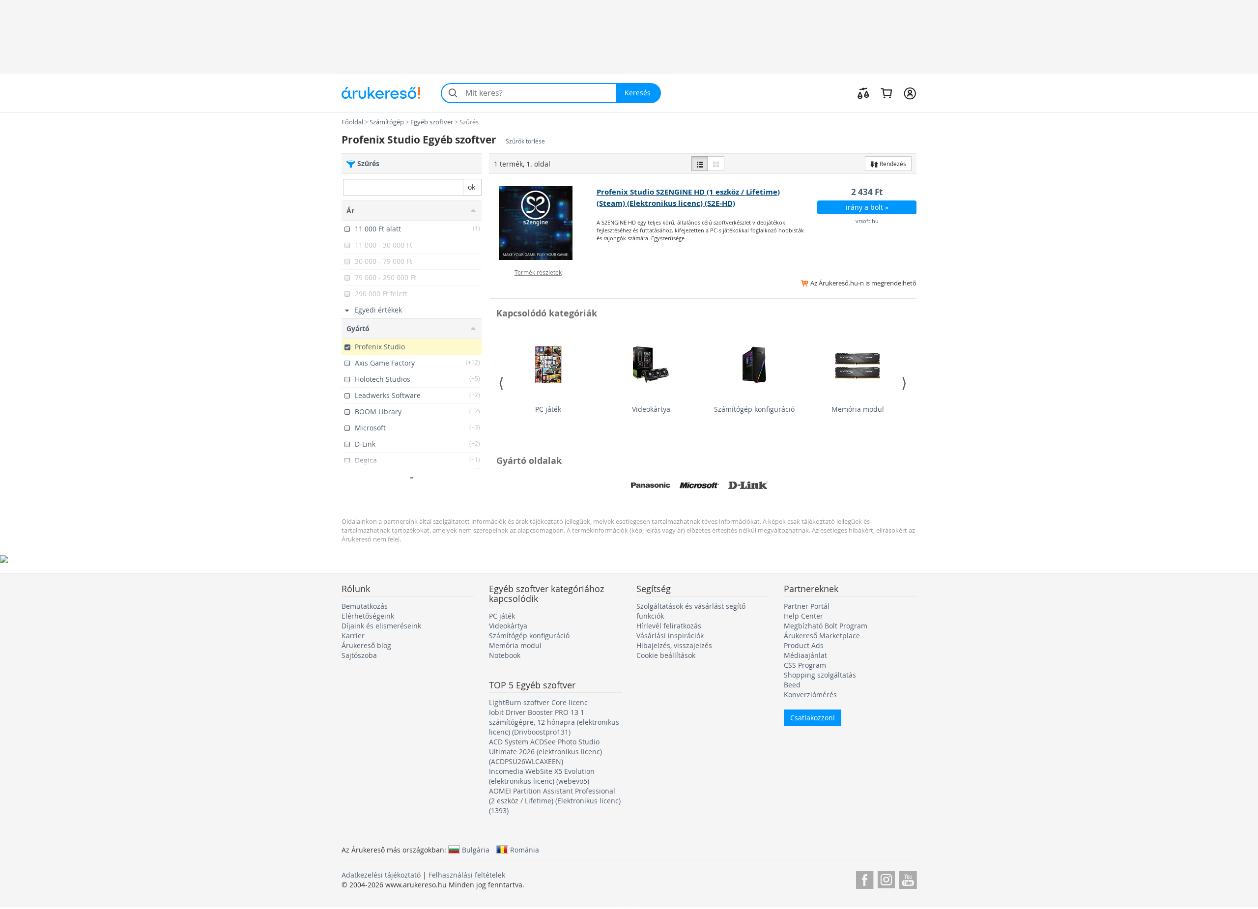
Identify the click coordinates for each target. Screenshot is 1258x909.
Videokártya (651, 409)
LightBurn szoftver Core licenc (538, 702)
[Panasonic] (650, 485)
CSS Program (805, 665)
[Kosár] (886, 93)
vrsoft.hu (867, 221)
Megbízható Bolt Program (825, 625)
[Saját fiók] (910, 93)
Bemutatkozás (365, 606)
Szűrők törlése (525, 141)
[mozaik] (716, 163)
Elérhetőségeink (368, 616)
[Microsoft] (699, 485)
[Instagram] (886, 878)
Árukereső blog (366, 645)
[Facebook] (864, 878)
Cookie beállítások (665, 655)
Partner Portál (806, 606)
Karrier (353, 635)
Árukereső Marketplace (822, 635)
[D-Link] (748, 485)
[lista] (699, 163)
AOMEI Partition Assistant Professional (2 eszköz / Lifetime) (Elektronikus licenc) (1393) (555, 800)
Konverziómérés (810, 694)
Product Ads (804, 645)
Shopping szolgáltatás (820, 675)
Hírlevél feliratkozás (668, 625)
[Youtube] (907, 878)
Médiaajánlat (805, 655)
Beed (792, 684)
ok (471, 187)
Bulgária (475, 849)
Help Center (803, 616)
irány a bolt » (867, 207)
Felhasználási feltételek (467, 875)
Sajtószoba (359, 655)
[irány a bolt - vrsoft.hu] (543, 223)
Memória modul (857, 409)
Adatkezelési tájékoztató (381, 875)
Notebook (504, 655)
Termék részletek (538, 272)
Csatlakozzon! (812, 717)
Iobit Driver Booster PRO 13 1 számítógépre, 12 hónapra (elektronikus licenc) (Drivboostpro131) (554, 722)
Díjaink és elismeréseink (381, 625)
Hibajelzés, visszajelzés (674, 645)
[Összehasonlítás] (863, 93)
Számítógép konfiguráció (754, 409)
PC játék (548, 409)
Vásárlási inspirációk (670, 635)
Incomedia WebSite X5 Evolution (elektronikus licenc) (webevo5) (542, 776)
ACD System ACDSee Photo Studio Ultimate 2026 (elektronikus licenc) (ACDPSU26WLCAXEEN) (545, 751)
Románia (524, 849)
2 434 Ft (867, 192)
